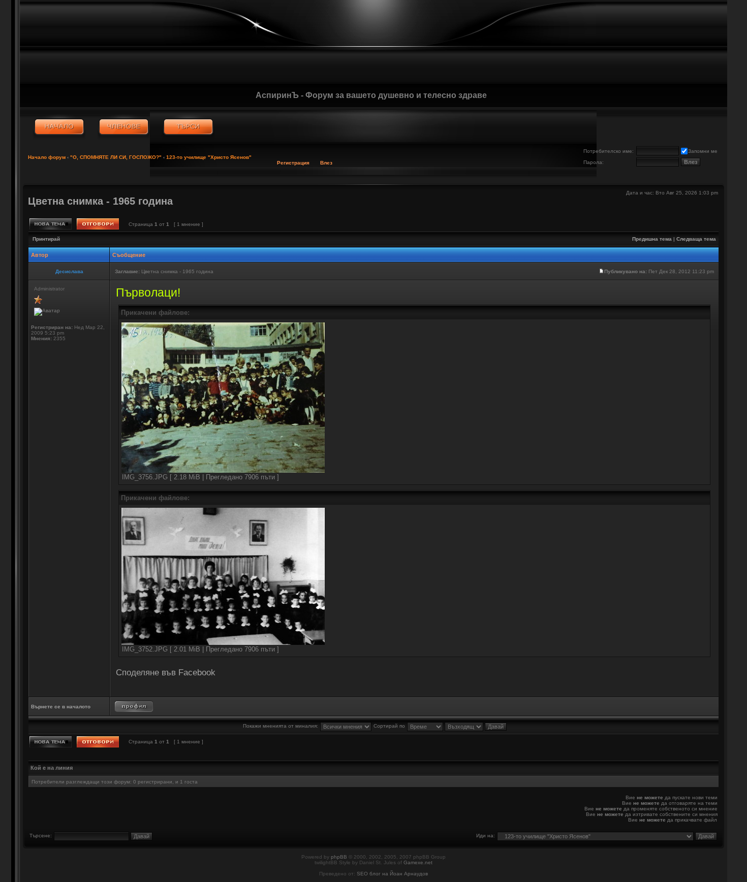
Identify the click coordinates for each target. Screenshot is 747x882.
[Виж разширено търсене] (188, 127)
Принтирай (46, 239)
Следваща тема (696, 239)
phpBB (339, 857)
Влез (326, 163)
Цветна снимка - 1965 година (100, 201)
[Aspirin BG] (59, 127)
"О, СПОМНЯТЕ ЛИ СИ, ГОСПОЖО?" (116, 157)
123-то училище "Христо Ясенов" (209, 157)
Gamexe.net (417, 862)
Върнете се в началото (60, 706)
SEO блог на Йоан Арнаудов (392, 873)
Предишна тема (652, 239)
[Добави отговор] (98, 224)
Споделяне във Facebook (165, 672)
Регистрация (293, 163)
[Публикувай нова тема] (50, 224)
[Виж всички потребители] (124, 127)
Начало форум (47, 157)
